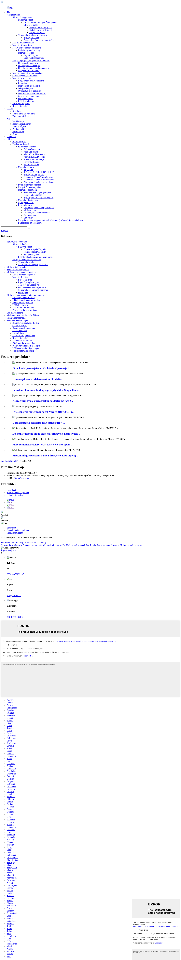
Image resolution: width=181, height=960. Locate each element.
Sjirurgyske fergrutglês (34, 174)
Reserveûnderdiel (20, 106)
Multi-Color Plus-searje (34, 154)
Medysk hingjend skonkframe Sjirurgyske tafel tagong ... (45, 455)
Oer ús (10, 108)
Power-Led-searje (32, 162)
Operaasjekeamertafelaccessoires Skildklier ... (38, 379)
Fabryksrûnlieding (20, 116)
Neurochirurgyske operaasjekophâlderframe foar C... (43, 400)
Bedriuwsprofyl (19, 141)
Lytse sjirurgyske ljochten (29, 185)
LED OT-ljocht (30, 25)
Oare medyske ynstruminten (24, 75)
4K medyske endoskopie (29, 65)
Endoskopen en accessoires (30, 223)
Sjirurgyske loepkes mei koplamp (38, 182)
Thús (9, 12)
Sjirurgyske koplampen (11, 545)
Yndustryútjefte (19, 126)
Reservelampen (25, 205)
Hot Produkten (7, 542)
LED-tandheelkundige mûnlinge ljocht (41, 22)
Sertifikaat (16, 111)
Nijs (8, 119)
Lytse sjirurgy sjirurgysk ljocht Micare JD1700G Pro (43, 411)
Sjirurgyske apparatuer (22, 17)
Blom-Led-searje (31, 164)
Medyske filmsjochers (28, 200)
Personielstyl (18, 131)
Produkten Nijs (19, 129)
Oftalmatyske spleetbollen (29, 91)
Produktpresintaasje (21, 144)
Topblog (42, 542)
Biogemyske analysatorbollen (31, 81)
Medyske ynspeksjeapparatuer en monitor (30, 60)
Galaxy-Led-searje (32, 149)
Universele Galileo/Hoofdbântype (39, 179)
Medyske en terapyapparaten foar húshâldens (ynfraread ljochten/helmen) (50, 220)
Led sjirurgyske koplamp (29, 50)
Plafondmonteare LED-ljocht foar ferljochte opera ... (42, 444)
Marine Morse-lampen (22, 340)
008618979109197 (15, 574)
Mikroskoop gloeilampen (29, 86)
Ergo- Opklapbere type (34, 58)
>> (20, 461)
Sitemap (19, 542)
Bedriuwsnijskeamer (21, 124)
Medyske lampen (31, 210)
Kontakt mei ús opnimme (23, 113)
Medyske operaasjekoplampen (37, 192)
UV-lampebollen (25, 98)
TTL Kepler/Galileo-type (29, 285)
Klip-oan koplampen (33, 195)
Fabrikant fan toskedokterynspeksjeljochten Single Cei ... (45, 390)
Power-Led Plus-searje (34, 159)
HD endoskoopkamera (28, 63)
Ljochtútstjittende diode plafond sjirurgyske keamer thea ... (46, 433)
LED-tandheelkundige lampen (25, 348)
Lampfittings (23, 83)
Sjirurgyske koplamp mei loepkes (38, 197)
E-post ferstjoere (8, 550)
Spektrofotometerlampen (23, 351)
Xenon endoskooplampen (29, 96)
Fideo (9, 139)
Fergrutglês (23, 292)
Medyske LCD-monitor (28, 70)
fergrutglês (60, 545)
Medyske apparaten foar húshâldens (28, 73)
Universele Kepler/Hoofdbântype (38, 177)
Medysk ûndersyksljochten (30, 187)
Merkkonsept (18, 121)
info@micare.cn (22, 478)
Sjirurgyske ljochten (27, 146)
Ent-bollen (28, 218)
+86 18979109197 (15, 617)
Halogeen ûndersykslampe (132, 545)
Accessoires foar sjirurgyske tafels (39, 40)
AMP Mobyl (30, 542)
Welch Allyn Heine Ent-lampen (32, 93)
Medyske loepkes (26, 53)
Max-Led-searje (31, 152)
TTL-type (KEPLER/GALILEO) (39, 172)
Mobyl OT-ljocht (37, 32)
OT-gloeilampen (25, 88)
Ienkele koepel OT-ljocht (40, 27)
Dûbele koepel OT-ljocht (40, 30)
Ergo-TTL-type (31, 55)
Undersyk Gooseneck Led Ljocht (81, 545)
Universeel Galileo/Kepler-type (32, 287)
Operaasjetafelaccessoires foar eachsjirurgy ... (38, 422)
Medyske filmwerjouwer (23, 45)
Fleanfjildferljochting (21, 103)
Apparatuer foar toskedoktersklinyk (38, 545)
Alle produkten (13, 15)
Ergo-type (28, 169)
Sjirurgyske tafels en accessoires (32, 35)
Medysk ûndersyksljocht (23, 42)
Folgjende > (13, 461)
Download (11, 136)
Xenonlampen (30, 215)
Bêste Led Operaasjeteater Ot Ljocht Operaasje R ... (42, 368)
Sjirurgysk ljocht (25, 20)
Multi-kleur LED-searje (34, 157)
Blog (14, 134)
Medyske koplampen (27, 190)
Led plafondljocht (15, 313)
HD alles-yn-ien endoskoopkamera (33, 68)
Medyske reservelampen (23, 78)
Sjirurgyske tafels (31, 37)
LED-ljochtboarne (26, 101)
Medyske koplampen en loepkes (26, 48)
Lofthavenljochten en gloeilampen (39, 207)
